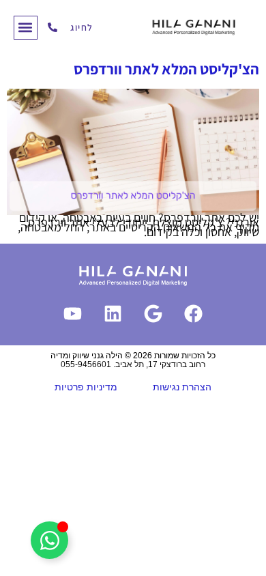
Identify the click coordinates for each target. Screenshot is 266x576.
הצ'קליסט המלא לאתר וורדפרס (166, 68)
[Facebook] (193, 313)
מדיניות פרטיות (86, 386)
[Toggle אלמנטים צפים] (49, 540)
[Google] (153, 313)
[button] (26, 28)
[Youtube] (73, 313)
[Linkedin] (113, 313)
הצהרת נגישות (182, 386)
